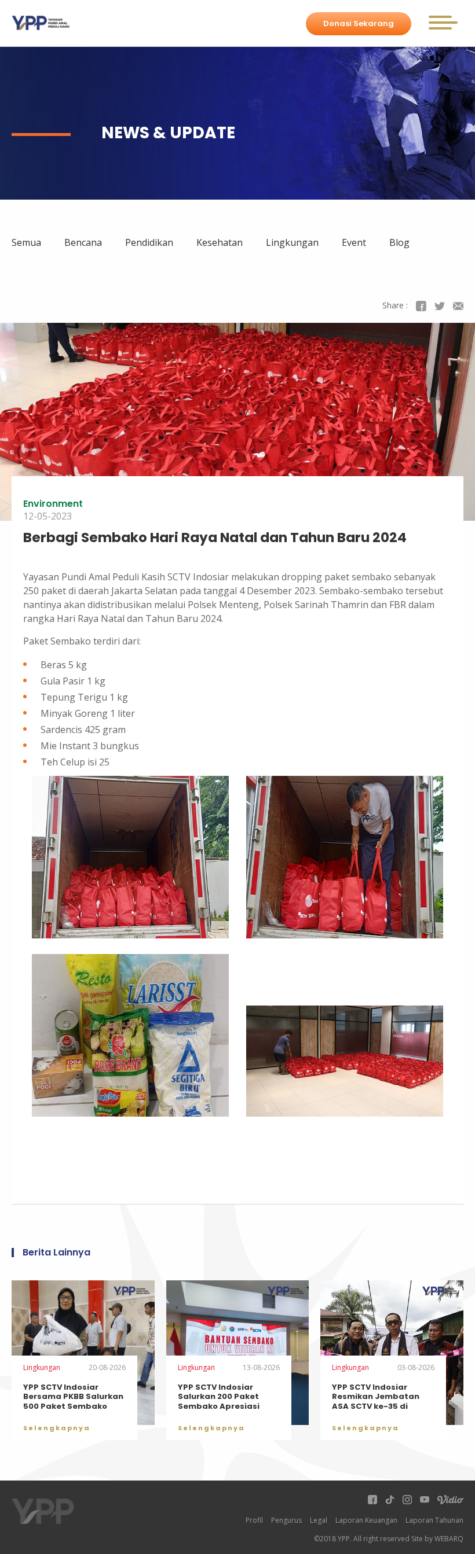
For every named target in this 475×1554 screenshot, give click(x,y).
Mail (458, 306)
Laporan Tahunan (434, 1520)
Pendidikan (149, 242)
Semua (26, 242)
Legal (318, 1520)
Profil (254, 1520)
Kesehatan (219, 242)
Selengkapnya (56, 1428)
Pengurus (286, 1520)
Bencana (83, 242)
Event (354, 242)
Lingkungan (292, 242)
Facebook (421, 306)
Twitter (439, 306)
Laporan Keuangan (366, 1520)
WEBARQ (448, 1539)
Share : (395, 305)
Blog (399, 242)
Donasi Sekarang (358, 23)
